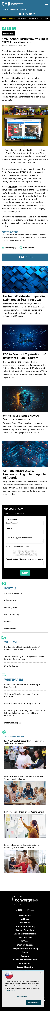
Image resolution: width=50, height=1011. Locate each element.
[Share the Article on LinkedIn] (9, 28)
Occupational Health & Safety (25, 948)
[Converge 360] (25, 900)
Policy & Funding (11, 614)
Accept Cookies (33, 1002)
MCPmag (25, 941)
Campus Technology (25, 930)
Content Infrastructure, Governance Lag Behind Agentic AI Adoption (24, 473)
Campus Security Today (25, 926)
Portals (10, 588)
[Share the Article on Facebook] (4, 28)
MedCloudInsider (25, 944)
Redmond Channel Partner (25, 959)
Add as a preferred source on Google (15, 9)
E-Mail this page (11, 247)
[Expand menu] (47, 4)
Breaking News (8, 33)
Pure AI (25, 952)
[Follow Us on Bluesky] (20, 14)
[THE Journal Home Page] (12, 4)
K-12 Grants (33, 19)
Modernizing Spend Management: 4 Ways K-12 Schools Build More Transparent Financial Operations (24, 713)
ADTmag (25, 919)
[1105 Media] (25, 910)
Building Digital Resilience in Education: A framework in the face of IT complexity (22, 648)
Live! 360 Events (25, 937)
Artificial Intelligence (13, 593)
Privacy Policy (24, 546)
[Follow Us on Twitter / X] (27, 14)
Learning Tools (10, 607)
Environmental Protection (25, 933)
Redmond (25, 956)
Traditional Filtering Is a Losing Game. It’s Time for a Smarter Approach (24, 657)
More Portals (10, 628)
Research (44, 19)
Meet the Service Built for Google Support (22, 703)
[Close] (40, 973)
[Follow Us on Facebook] (23, 14)
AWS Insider (25, 922)
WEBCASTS (11, 642)
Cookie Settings (22, 996)
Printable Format (29, 247)
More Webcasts (11, 666)
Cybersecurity (10, 600)
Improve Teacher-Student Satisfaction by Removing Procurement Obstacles (22, 846)
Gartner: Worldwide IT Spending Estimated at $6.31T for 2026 (25, 297)
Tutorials (22, 19)
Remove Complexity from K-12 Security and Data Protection (23, 685)
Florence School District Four (21, 57)
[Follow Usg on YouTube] (30, 14)
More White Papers (12, 722)
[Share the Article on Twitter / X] (14, 28)
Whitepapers (13, 679)
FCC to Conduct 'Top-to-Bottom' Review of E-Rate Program (24, 356)
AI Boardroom (25, 915)
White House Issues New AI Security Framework (21, 417)
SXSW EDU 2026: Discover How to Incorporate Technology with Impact (24, 742)
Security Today (25, 963)
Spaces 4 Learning (25, 967)
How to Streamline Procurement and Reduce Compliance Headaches (23, 777)
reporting (12, 186)
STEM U (24, 172)
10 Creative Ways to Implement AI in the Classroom (21, 695)
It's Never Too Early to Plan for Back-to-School (24, 812)
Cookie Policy (10, 990)
